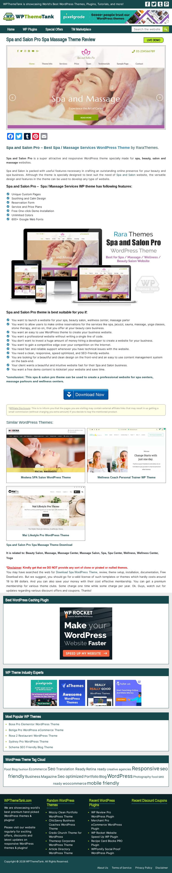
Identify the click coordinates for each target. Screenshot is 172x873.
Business (32, 776)
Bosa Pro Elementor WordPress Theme (34, 724)
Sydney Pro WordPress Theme (28, 741)
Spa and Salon (126, 174)
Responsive (145, 768)
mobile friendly (103, 783)
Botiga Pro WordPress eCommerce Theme (36, 730)
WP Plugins (30, 29)
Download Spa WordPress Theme (76, 572)
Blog (103, 776)
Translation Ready (71, 769)
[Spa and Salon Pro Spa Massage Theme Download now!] (86, 87)
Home (10, 29)
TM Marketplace (81, 29)
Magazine (49, 776)
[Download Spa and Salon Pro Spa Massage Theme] (86, 394)
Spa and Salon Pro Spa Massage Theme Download (39, 544)
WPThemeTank (35, 861)
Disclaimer (161, 867)
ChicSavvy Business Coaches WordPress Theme (62, 824)
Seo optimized (70, 776)
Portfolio (91, 776)
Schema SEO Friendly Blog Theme (31, 747)
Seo (51, 768)
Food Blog (11, 769)
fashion (23, 769)
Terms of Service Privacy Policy (132, 867)
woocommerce (74, 783)
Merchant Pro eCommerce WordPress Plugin (106, 824)
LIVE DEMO (153, 40)
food (155, 776)
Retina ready (96, 769)
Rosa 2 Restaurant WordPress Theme (33, 735)
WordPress (120, 776)
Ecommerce (38, 769)
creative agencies (119, 769)
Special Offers (54, 29)
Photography (142, 776)
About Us (102, 867)
